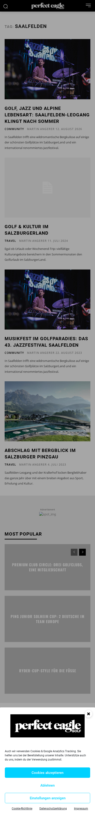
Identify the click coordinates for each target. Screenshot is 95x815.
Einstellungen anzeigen (47, 798)
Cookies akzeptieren (47, 773)
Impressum (81, 808)
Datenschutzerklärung (53, 808)
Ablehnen (47, 785)
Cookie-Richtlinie (22, 808)
